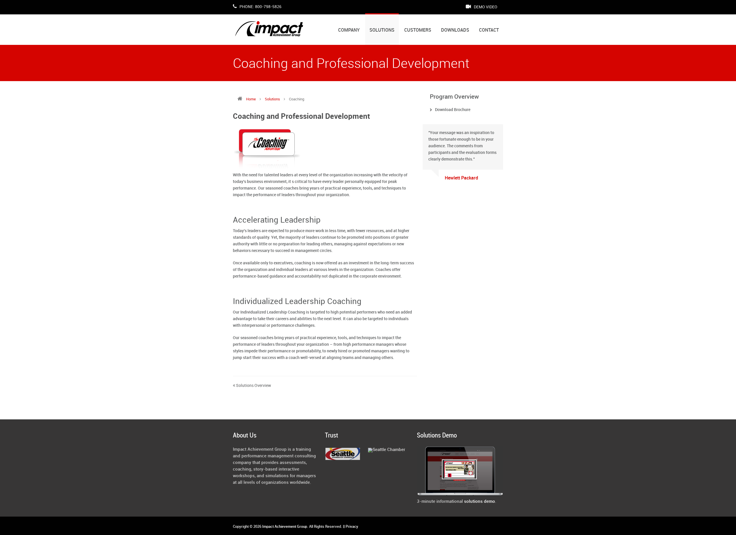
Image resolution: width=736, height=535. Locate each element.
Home (251, 99)
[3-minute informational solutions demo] (460, 495)
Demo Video (485, 7)
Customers (417, 30)
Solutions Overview (253, 385)
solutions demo (479, 501)
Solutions (381, 30)
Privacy (352, 527)
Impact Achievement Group (284, 527)
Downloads (455, 30)
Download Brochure (452, 110)
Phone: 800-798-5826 (260, 7)
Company (349, 30)
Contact (489, 30)
